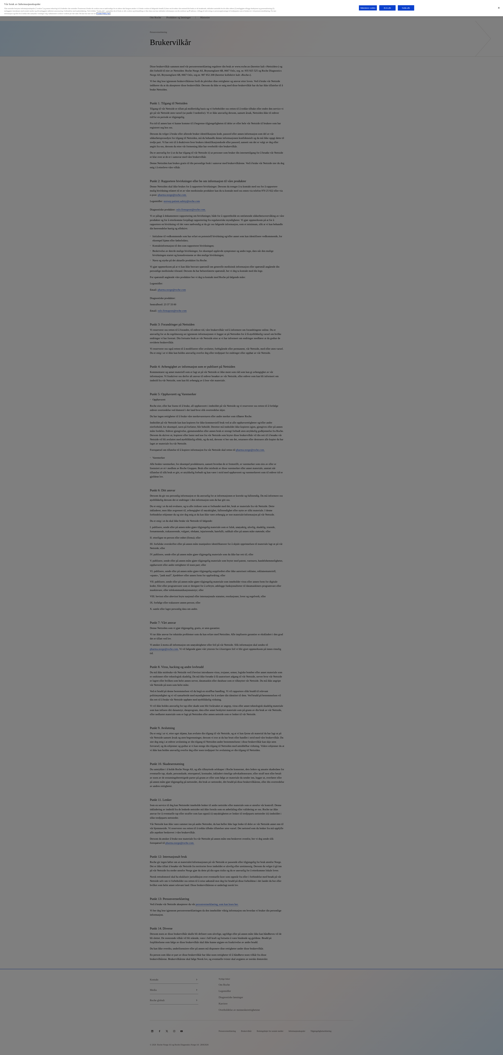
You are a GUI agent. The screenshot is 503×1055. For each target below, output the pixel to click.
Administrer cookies (367, 8)
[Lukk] (499, 8)
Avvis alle (387, 8)
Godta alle (406, 8)
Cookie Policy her (103, 14)
